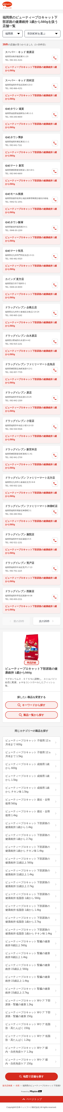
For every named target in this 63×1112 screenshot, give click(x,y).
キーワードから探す (33, 705)
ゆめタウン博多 (14, 137)
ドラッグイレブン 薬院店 (19, 534)
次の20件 (44, 621)
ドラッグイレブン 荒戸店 (19, 563)
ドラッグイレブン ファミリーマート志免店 (30, 364)
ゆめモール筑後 (14, 194)
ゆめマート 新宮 (14, 165)
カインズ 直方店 (14, 279)
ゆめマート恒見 (14, 250)
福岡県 (9, 33)
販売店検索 (7, 1085)
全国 (17, 1085)
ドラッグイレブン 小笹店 (19, 421)
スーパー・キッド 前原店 (19, 52)
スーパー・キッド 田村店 (19, 80)
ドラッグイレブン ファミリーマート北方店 (30, 477)
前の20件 (19, 621)
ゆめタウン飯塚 (14, 222)
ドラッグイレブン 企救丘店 (21, 307)
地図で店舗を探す (33, 1076)
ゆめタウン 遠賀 (14, 108)
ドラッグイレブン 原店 (18, 392)
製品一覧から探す (33, 715)
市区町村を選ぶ (36, 33)
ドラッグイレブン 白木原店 (21, 335)
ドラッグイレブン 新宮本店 (21, 449)
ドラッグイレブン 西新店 (19, 591)
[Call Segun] (55, 58)
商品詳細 (31, 662)
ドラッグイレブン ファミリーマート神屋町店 (31, 506)
